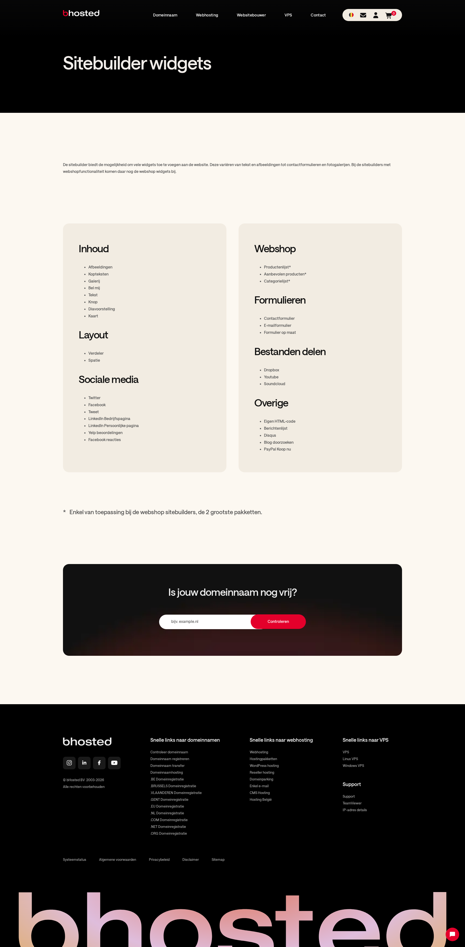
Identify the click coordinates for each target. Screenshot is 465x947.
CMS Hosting (260, 793)
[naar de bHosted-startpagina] (81, 18)
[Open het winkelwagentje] (389, 17)
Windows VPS (353, 766)
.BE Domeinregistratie (167, 779)
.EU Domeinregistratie (167, 806)
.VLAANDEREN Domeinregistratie (176, 793)
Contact (318, 15)
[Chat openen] (452, 934)
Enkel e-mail (259, 786)
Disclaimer (190, 859)
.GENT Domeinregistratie (169, 799)
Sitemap (218, 859)
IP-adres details (355, 810)
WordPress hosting (264, 766)
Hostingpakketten (263, 759)
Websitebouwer (251, 15)
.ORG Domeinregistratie (168, 833)
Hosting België (261, 799)
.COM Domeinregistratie (169, 820)
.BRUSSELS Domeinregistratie (173, 786)
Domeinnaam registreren (169, 759)
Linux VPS (350, 759)
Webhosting (207, 15)
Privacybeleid (159, 859)
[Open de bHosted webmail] (363, 16)
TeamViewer (352, 803)
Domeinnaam (165, 15)
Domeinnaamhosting (166, 772)
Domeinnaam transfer (167, 766)
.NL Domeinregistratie (167, 813)
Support (349, 796)
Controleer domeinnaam (169, 752)
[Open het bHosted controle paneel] (376, 16)
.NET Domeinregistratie (168, 827)
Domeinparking (261, 779)
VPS (288, 15)
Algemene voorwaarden (117, 859)
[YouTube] (114, 763)
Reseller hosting (262, 772)
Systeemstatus (74, 859)
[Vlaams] (351, 15)
